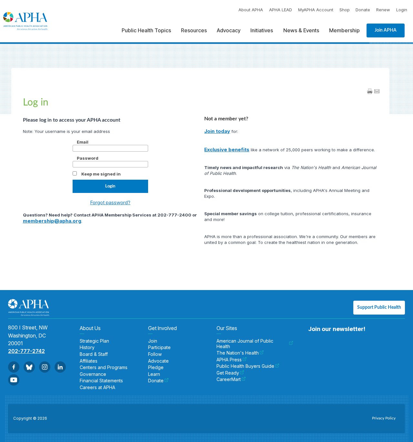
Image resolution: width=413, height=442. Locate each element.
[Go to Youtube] (13, 380)
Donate (363, 9)
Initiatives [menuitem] (261, 30)
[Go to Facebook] (13, 367)
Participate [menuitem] (159, 347)
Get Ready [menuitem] (228, 373)
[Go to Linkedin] (60, 367)
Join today (217, 131)
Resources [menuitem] (194, 30)
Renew (383, 9)
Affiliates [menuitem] (88, 361)
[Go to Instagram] (44, 367)
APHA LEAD (280, 9)
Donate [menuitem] (156, 380)
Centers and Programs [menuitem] (103, 367)
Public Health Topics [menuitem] (146, 30)
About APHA (250, 9)
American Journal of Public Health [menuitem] (245, 343)
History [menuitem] (87, 347)
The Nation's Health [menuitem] (238, 353)
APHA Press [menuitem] (229, 359)
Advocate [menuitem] (158, 361)
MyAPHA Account (315, 9)
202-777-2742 (26, 351)
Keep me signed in (101, 173)
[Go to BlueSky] (29, 367)
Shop (344, 9)
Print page (369, 91)
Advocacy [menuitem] (228, 30)
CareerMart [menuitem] (229, 379)
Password (87, 158)
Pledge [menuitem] (156, 367)
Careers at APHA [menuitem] (97, 387)
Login (401, 9)
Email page (376, 91)
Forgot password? (110, 202)
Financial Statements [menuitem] (101, 380)
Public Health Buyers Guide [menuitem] (245, 366)
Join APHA (386, 30)
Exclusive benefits (226, 149)
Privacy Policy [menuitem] (384, 418)
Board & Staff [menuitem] (94, 354)
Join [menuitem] (152, 341)
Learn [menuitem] (154, 374)
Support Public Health (379, 307)
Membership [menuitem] (344, 30)
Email (82, 142)
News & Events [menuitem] (301, 30)
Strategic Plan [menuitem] (94, 341)
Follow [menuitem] (155, 354)
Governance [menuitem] (93, 374)
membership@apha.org (52, 221)
